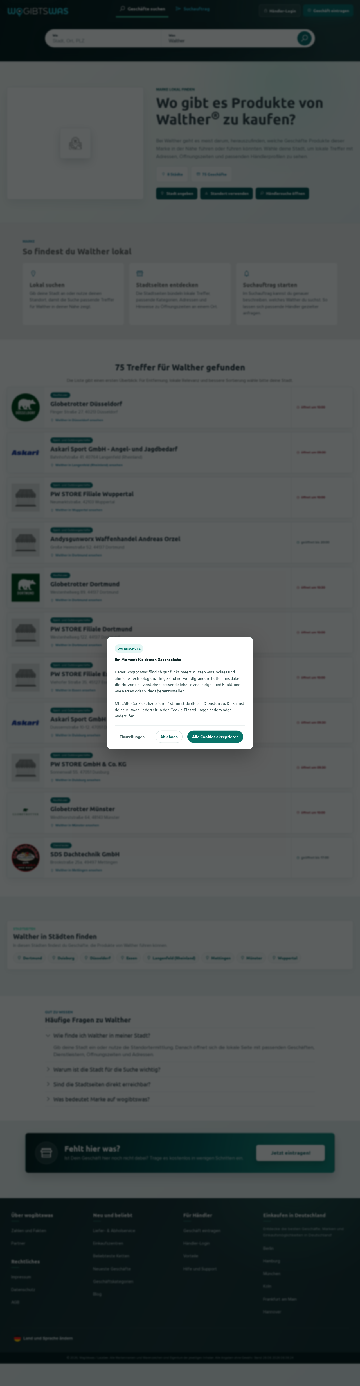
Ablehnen (169, 736)
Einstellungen (132, 736)
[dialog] (180, 693)
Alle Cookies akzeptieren (215, 736)
